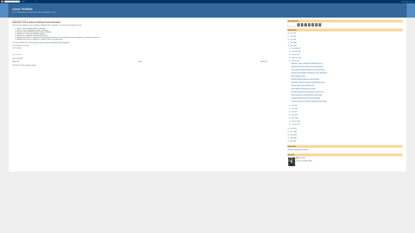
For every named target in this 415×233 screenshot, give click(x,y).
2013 (291, 45)
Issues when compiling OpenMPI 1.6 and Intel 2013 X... (308, 69)
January (294, 124)
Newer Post (16, 61)
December (295, 48)
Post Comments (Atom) (28, 65)
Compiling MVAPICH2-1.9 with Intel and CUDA (305, 98)
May (293, 111)
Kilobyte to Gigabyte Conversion (298, 149)
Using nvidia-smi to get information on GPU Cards (306, 95)
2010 (291, 135)
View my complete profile (304, 160)
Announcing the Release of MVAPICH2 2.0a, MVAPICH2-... (309, 72)
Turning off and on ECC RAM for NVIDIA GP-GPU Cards (309, 101)
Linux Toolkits (22, 9)
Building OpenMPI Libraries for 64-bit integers (305, 79)
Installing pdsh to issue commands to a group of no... (308, 91)
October (294, 54)
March (294, 118)
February (295, 121)
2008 (291, 141)
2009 (291, 138)
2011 (291, 131)
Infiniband (19, 47)
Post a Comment (17, 58)
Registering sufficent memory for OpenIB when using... (308, 82)
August (294, 61)
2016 (291, 36)
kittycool (302, 157)
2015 (291, 39)
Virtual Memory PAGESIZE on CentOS (303, 88)
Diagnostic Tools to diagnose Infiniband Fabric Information (51, 42)
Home (140, 61)
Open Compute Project (298, 76)
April (293, 115)
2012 (291, 128)
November (295, 51)
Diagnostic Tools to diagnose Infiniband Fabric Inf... (307, 63)
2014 (291, 42)
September (295, 57)
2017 (291, 33)
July (293, 105)
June (293, 108)
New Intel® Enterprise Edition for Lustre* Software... (307, 66)
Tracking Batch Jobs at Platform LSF (302, 85)
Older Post (264, 61)
